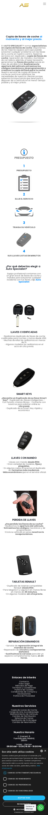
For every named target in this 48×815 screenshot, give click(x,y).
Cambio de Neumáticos (24, 722)
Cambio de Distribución (24, 716)
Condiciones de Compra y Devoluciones (24, 692)
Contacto (24, 681)
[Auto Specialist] (24, 3)
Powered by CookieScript (24, 812)
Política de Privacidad (24, 695)
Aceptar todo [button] (24, 798)
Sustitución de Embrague (24, 720)
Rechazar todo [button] (24, 804)
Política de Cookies (24, 689)
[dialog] (24, 781)
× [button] (45, 751)
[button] (24, 809)
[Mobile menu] (44, 4)
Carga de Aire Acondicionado (24, 712)
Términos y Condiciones (24, 687)
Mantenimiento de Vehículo (24, 714)
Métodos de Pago (24, 685)
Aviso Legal (24, 683)
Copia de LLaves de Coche (24, 710)
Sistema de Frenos (24, 718)
